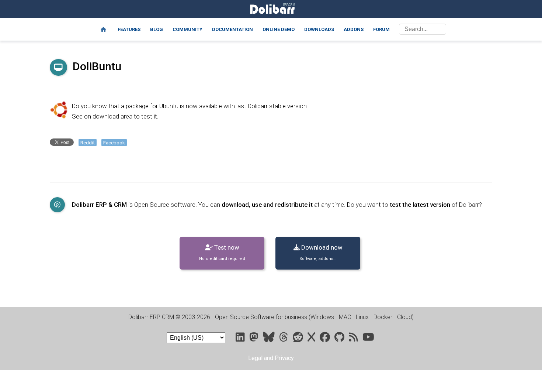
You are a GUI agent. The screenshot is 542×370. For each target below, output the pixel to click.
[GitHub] (340, 339)
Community (187, 29)
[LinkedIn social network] (241, 339)
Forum (381, 29)
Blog (156, 29)
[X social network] (312, 339)
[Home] (103, 29)
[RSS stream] (354, 339)
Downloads (319, 29)
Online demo (279, 29)
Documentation (232, 29)
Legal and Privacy (271, 358)
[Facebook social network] (325, 339)
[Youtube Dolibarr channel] (368, 339)
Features (129, 29)
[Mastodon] (254, 339)
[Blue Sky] (269, 339)
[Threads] (284, 339)
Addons (354, 29)
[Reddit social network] (298, 339)
